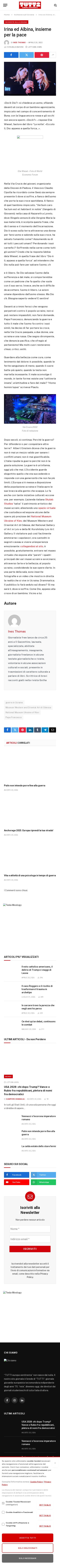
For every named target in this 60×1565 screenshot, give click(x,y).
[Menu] (5, 5)
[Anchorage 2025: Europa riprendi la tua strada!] (30, 811)
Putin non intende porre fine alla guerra (24, 785)
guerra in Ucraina (14, 702)
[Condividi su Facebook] (11, 55)
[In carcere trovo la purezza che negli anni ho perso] (11, 1008)
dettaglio (45, 1505)
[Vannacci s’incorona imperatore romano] (11, 1119)
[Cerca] (55, 5)
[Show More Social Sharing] (53, 55)
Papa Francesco (14, 717)
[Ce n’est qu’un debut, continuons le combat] (11, 1025)
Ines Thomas (19, 43)
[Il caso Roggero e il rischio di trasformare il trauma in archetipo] (11, 989)
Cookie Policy (36, 1482)
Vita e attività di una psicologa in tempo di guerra (30, 875)
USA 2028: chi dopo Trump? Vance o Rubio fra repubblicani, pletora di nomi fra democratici (28, 1090)
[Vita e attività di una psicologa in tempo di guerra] (30, 855)
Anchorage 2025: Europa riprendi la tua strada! (28, 830)
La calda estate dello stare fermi (39, 1146)
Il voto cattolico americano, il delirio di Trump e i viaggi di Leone (37, 969)
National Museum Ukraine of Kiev (22, 712)
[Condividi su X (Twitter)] (26, 55)
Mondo (8, 1076)
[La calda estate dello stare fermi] (11, 1149)
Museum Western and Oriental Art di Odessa (28, 707)
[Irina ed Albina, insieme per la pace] (30, 79)
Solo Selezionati (27, 1548)
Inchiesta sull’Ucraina (16, 22)
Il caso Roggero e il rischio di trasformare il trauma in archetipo (37, 989)
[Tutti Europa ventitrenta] (30, 5)
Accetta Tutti (27, 1538)
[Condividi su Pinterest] (42, 55)
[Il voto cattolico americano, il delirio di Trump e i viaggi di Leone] (11, 970)
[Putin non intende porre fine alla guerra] (30, 766)
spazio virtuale (47, 507)
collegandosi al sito (31, 546)
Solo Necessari (27, 1558)
